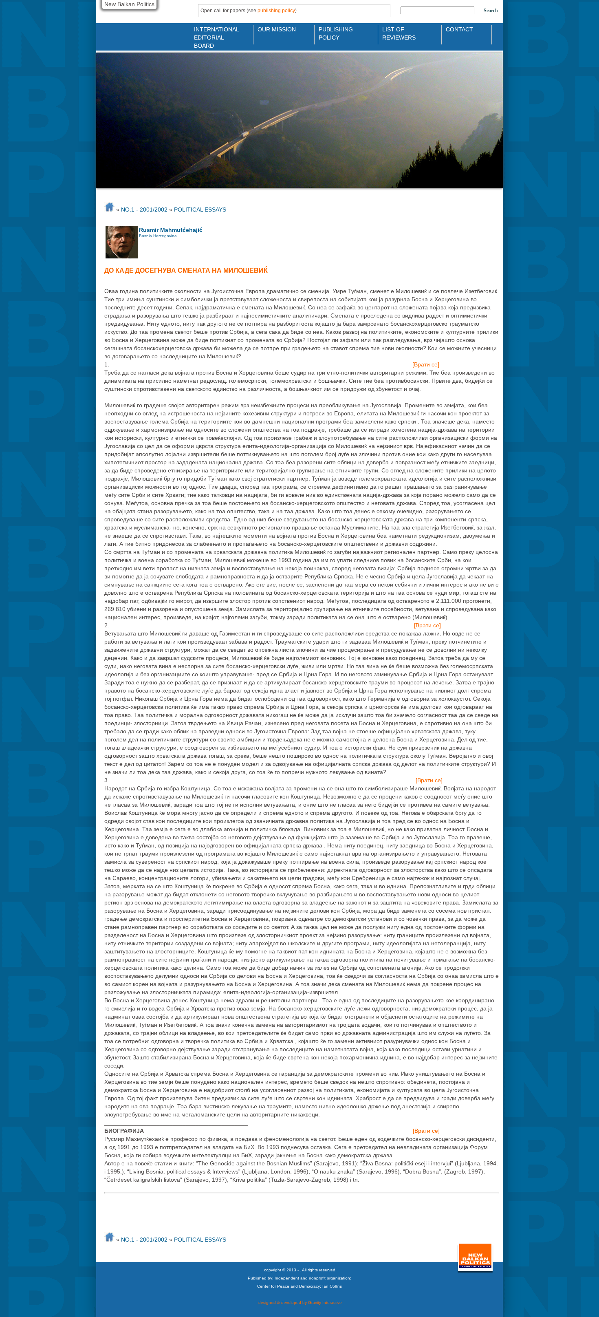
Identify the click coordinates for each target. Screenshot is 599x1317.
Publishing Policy (336, 33)
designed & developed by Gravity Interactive (299, 1302)
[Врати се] (425, 364)
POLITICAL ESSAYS (200, 209)
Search (491, 10)
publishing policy (276, 10)
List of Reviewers (399, 33)
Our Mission (277, 29)
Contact (459, 29)
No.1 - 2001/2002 (144, 209)
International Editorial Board (214, 33)
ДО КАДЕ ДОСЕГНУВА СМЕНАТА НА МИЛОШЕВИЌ (186, 270)
